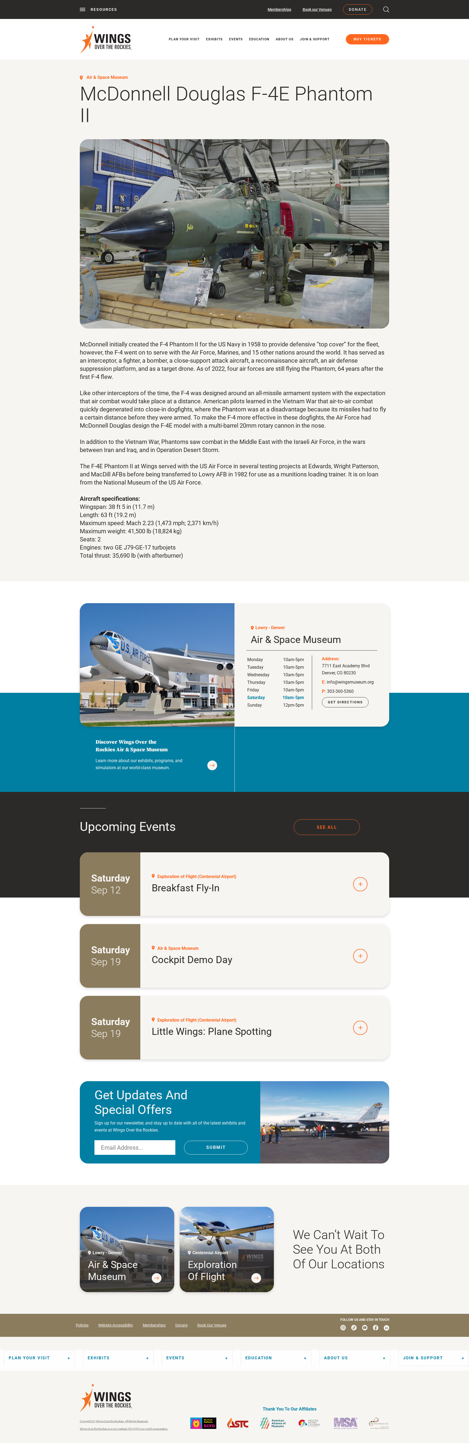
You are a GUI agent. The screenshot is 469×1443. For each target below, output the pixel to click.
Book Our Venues (211, 1325)
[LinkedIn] (386, 1327)
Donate (358, 9)
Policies (82, 1325)
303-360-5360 (340, 691)
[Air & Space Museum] (157, 665)
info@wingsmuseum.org (350, 682)
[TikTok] (354, 1327)
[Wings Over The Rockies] (106, 39)
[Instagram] (343, 1327)
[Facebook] (375, 1327)
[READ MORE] (212, 765)
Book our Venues (317, 9)
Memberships (279, 9)
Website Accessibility (115, 1325)
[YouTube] (364, 1327)
